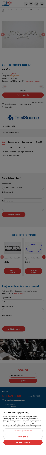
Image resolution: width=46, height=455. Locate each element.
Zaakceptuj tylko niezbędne (23, 431)
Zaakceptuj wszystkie (23, 442)
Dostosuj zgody (23, 436)
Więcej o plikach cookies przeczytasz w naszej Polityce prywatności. (22, 426)
